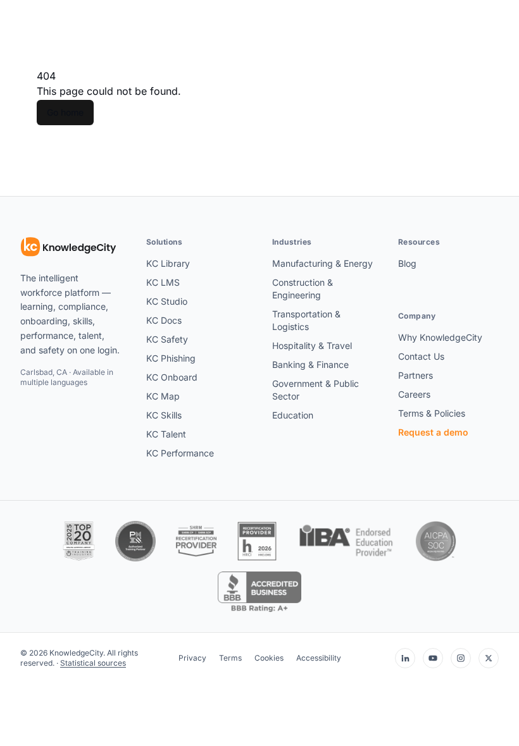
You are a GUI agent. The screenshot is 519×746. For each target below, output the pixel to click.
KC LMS (163, 282)
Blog (407, 263)
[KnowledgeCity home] (68, 247)
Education (292, 415)
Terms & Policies (431, 413)
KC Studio (166, 301)
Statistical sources (93, 663)
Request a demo (433, 432)
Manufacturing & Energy (322, 263)
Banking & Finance (310, 364)
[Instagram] (461, 658)
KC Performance (180, 453)
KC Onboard (171, 377)
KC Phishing (171, 358)
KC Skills (164, 415)
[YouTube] (433, 658)
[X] (488, 658)
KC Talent (166, 434)
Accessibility (318, 658)
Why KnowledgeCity (440, 337)
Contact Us (421, 356)
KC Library (168, 263)
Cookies (269, 658)
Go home (65, 112)
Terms (230, 658)
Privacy (192, 658)
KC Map (163, 396)
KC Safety (167, 339)
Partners (415, 375)
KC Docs (164, 320)
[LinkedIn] (405, 658)
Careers (414, 394)
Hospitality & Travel (312, 345)
